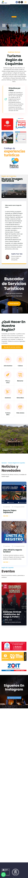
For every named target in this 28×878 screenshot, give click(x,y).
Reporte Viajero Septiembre (9, 511)
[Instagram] (19, 2)
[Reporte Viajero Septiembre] (14, 493)
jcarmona (7, 506)
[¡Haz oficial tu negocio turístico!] (14, 532)
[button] (3, 874)
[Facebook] (17, 2)
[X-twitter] (22, 2)
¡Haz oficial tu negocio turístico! (12, 551)
